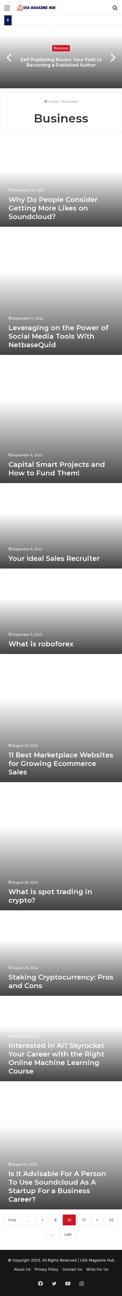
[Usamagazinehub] (37, 7)
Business (61, 48)
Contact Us (72, 1269)
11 (83, 1220)
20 (111, 1220)
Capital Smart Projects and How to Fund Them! (57, 468)
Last (68, 1234)
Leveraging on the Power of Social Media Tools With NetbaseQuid (58, 336)
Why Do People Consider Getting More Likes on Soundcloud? (53, 208)
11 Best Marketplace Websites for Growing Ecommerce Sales (61, 763)
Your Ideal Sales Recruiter (54, 558)
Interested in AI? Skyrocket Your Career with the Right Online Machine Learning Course (56, 1058)
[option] (61, 57)
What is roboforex (41, 644)
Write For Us (97, 1269)
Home (53, 101)
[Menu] (7, 9)
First (12, 1220)
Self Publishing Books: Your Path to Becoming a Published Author (61, 62)
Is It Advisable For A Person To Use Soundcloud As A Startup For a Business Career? (57, 1186)
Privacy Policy (46, 1269)
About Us (22, 1269)
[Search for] (115, 9)
